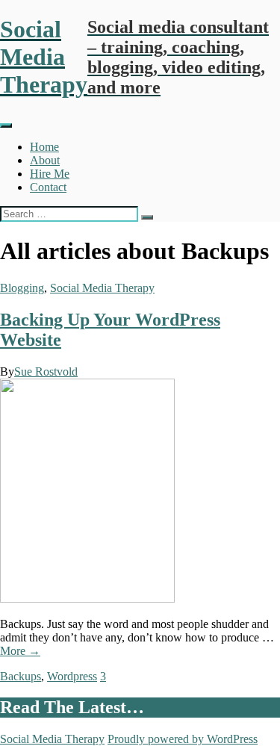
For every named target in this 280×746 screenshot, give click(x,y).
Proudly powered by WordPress (183, 739)
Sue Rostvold (46, 371)
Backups (20, 676)
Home (44, 146)
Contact (48, 187)
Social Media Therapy (102, 288)
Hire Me (49, 173)
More (20, 650)
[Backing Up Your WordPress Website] (87, 598)
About (45, 160)
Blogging (22, 288)
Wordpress (72, 676)
